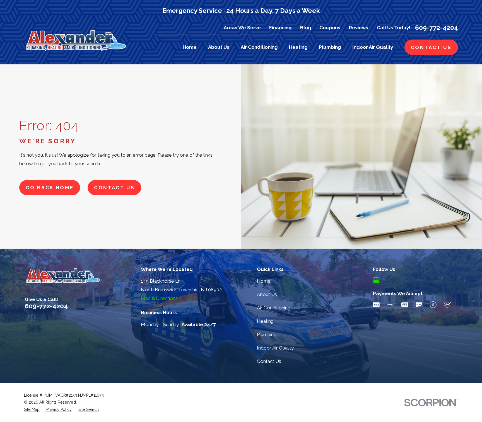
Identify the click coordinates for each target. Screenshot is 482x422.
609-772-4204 (436, 28)
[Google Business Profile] (376, 280)
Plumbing (266, 334)
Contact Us (114, 187)
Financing (280, 27)
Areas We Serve (242, 27)
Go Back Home (50, 187)
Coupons (329, 27)
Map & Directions (159, 298)
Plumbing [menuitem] (330, 47)
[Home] (75, 40)
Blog (305, 27)
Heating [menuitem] (298, 47)
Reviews (358, 27)
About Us (267, 294)
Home (264, 281)
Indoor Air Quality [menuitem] (372, 47)
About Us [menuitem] (218, 47)
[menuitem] (32, 409)
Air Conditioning (273, 308)
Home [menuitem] (190, 47)
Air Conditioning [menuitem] (259, 47)
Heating (265, 321)
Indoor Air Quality (275, 348)
